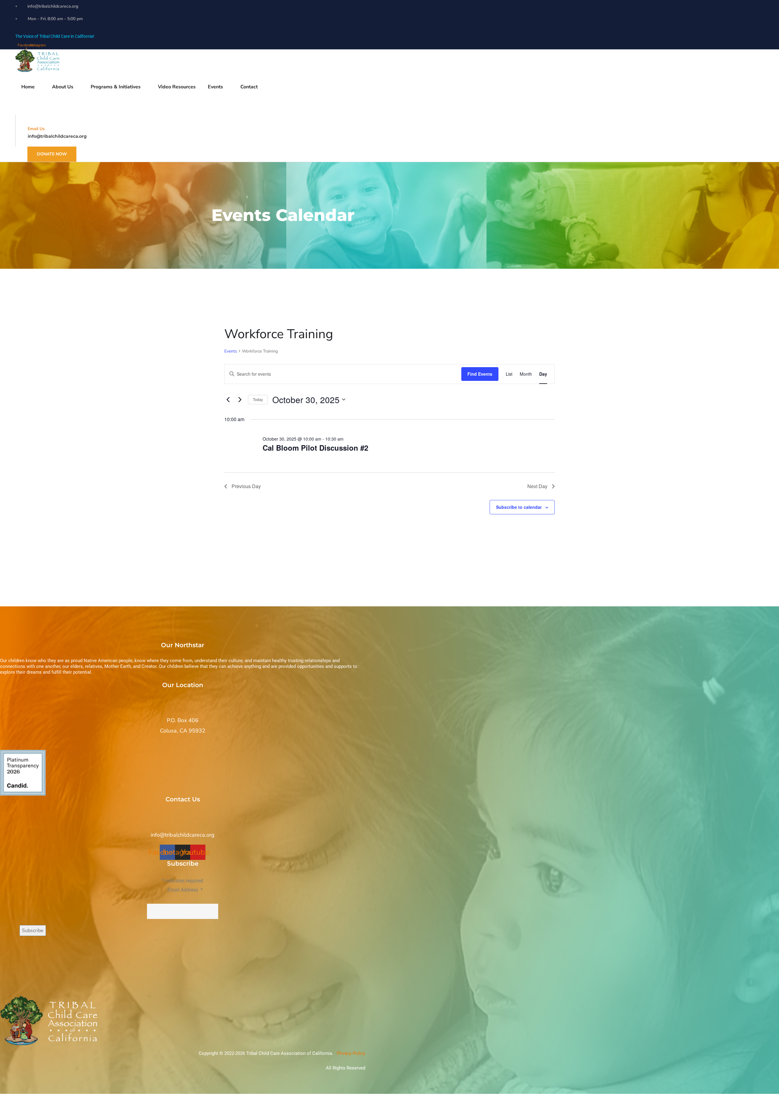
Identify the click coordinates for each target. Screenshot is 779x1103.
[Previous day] (228, 399)
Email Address (185, 890)
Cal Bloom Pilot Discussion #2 (315, 447)
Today (258, 399)
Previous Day (246, 486)
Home (28, 86)
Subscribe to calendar (519, 507)
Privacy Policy (350, 1053)
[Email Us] (30, 120)
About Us (62, 86)
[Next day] (239, 399)
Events (230, 351)
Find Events (479, 374)
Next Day (537, 486)
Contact (249, 86)
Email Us (36, 129)
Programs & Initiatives (116, 86)
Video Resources (177, 86)
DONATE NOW (52, 154)
